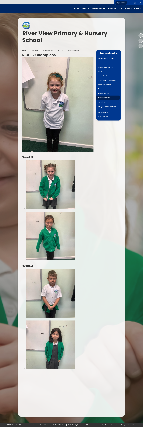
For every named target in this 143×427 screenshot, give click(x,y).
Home (24, 51)
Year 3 (60, 51)
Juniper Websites (58, 425)
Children (35, 51)
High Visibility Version (75, 425)
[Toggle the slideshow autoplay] (141, 35)
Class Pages (48, 51)
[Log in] (140, 2)
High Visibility (121, 3)
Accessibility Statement (104, 425)
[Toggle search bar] (129, 2)
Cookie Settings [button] (130, 425)
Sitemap (89, 425)
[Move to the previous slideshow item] (141, 41)
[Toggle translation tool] (134, 2)
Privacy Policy (120, 425)
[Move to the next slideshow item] (141, 46)
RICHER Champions (74, 51)
